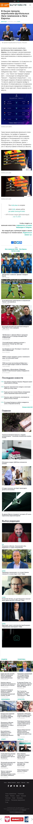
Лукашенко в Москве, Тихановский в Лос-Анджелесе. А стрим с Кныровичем (14, 546)
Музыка (21, 739)
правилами (24, 810)
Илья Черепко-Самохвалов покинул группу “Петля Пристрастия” (23, 756)
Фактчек (23, 782)
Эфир (28, 782)
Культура (21, 699)
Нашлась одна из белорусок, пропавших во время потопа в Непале (16, 397)
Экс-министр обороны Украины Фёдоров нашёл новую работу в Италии (18, 382)
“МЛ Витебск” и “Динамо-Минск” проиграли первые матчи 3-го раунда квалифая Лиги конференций (15, 336)
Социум (4, 659)
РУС (18, 1)
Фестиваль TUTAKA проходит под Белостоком (23, 764)
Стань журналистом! (10, 793)
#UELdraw (14, 205)
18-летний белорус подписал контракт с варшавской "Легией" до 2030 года (13, 343)
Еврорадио (4, 21)
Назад (1, 819)
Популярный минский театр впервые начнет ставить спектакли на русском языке (23, 723)
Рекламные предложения (18, 800)
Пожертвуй (21, 793)
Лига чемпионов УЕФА (11, 249)
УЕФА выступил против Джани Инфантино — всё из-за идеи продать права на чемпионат (15, 363)
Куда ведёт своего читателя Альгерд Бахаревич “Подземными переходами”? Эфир (16, 626)
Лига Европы (23, 249)
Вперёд (32, 819)
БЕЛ (15, 1)
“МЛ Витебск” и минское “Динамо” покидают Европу (15, 275)
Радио (7, 795)
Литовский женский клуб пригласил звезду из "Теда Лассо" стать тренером (15, 327)
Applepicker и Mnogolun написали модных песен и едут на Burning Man (24, 715)
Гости (5, 782)
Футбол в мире (15, 251)
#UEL (13, 209)
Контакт (7, 800)
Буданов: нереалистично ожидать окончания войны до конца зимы (17, 387)
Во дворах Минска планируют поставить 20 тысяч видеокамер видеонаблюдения (16, 515)
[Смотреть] (2, 544)
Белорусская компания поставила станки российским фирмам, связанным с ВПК (7, 716)
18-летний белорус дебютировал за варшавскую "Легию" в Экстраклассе (16, 301)
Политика (21, 659)
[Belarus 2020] (17, 819)
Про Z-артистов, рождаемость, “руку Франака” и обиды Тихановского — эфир (23, 693)
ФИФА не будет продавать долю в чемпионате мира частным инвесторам (16, 357)
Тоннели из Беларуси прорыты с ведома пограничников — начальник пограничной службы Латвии (16, 436)
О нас (6, 802)
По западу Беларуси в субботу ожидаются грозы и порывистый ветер (16, 403)
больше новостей (27, 407)
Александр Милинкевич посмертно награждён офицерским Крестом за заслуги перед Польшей (15, 649)
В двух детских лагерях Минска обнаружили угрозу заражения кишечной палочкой (17, 392)
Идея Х (18, 782)
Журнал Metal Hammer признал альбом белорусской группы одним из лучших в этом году (24, 732)
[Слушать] (4, 570)
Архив (17, 795)
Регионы (12, 795)
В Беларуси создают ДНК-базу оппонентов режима (14, 462)
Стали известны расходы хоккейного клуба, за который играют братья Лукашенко (8, 756)
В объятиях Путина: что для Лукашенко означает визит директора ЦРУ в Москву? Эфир (16, 599)
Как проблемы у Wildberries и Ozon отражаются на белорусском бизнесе (7, 733)
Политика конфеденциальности (16, 812)
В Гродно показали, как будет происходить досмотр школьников (14, 489)
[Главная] (17, 5)
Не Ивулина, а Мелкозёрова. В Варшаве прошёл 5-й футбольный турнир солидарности (15, 370)
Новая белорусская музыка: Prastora (23, 770)
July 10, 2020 (17, 216)
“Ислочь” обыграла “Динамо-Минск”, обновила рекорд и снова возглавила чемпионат (8, 773)
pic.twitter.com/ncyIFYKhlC (17, 211)
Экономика (5, 699)
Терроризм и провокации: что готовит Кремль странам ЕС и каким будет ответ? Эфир (15, 573)
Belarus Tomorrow (12, 782)
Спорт (18, 21)
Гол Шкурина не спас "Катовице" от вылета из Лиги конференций (15, 349)
